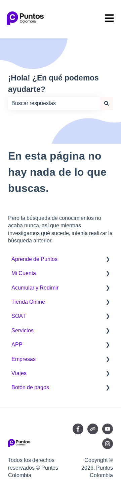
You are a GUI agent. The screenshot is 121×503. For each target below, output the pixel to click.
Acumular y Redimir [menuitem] (34, 288)
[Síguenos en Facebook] (78, 429)
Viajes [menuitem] (19, 373)
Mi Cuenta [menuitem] (23, 273)
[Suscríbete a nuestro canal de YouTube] (107, 429)
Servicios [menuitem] (22, 330)
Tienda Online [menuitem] (28, 302)
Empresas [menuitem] (23, 359)
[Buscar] (106, 103)
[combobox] (54, 103)
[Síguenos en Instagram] (107, 443)
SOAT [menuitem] (18, 316)
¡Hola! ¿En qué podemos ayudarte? (53, 83)
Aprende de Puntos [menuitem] (34, 259)
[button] (107, 260)
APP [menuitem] (17, 344)
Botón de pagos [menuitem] (30, 387)
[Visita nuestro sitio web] (92, 429)
